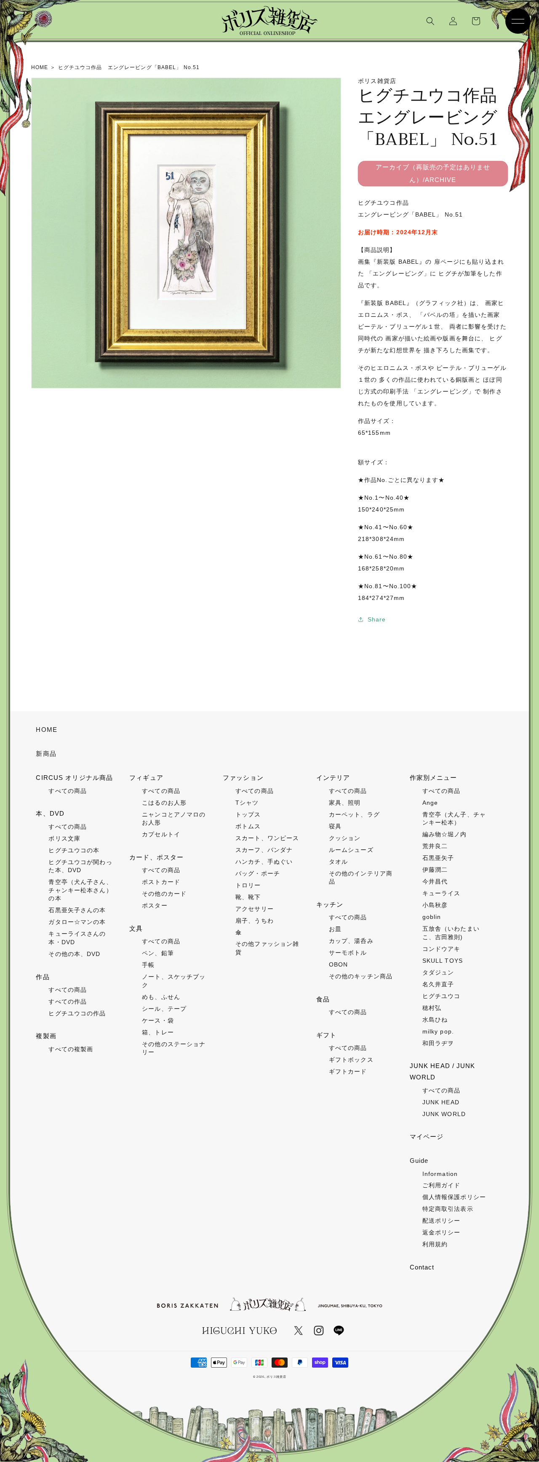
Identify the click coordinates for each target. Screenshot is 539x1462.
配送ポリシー (441, 1220)
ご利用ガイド (441, 1185)
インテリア (333, 777)
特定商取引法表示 (447, 1208)
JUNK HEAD (440, 1102)
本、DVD (50, 813)
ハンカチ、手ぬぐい (264, 861)
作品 (42, 976)
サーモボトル (348, 952)
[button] (430, 21)
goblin (431, 916)
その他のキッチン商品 (360, 976)
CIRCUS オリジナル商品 (74, 777)
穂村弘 (431, 1007)
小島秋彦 (435, 905)
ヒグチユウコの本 (73, 850)
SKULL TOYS (442, 960)
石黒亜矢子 (438, 857)
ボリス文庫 (64, 838)
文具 (136, 928)
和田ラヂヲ (438, 1043)
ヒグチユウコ (441, 996)
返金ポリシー (441, 1232)
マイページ (427, 1136)
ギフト (326, 1035)
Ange (430, 802)
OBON (338, 964)
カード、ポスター (156, 857)
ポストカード (161, 881)
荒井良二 (435, 846)
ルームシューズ (351, 849)
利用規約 (435, 1244)
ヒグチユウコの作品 (77, 1013)
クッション (345, 838)
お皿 (335, 929)
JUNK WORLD (444, 1114)
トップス (248, 814)
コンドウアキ (441, 948)
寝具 (335, 826)
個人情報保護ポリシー (454, 1197)
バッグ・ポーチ (257, 873)
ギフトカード (348, 1071)
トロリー (248, 885)
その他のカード (164, 893)
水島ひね (435, 1019)
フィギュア (146, 777)
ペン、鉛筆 (158, 953)
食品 (323, 999)
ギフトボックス (351, 1059)
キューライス (441, 893)
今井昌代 (435, 881)
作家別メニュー (433, 777)
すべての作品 (67, 1001)
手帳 (148, 964)
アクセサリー (254, 908)
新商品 (46, 753)
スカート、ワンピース (267, 838)
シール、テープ (164, 1008)
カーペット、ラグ (354, 814)
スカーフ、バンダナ (264, 849)
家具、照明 (345, 802)
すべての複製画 (70, 1049)
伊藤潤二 (435, 869)
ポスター (154, 905)
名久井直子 (438, 984)
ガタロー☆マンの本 (77, 921)
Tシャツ (247, 802)
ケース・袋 (158, 1020)
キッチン (329, 904)
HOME (46, 729)
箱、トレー (158, 1032)
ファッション (243, 777)
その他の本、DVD (74, 954)
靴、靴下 (248, 897)
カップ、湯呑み (351, 940)
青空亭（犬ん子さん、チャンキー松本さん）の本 (80, 890)
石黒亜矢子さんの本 (77, 910)
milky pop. (438, 1031)
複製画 (46, 1035)
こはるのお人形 (164, 802)
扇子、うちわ (254, 920)
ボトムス (248, 826)
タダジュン (438, 972)
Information (440, 1173)
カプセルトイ (161, 834)
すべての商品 (67, 790)
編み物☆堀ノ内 (444, 834)
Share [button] (377, 619)
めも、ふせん (161, 996)
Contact (422, 1267)
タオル (338, 861)
